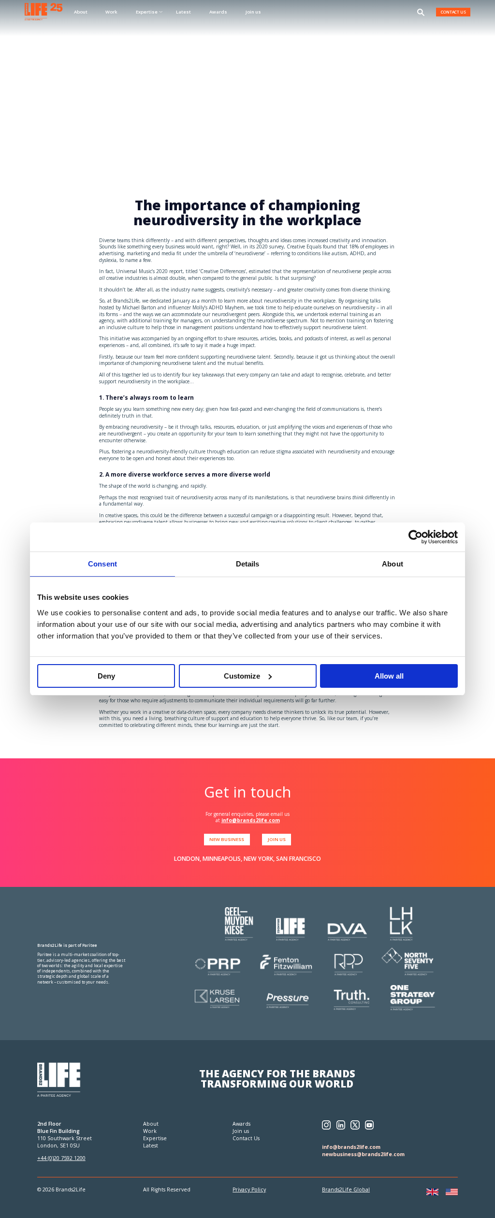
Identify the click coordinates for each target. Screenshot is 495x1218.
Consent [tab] (102, 564)
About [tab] (392, 564)
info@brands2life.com (250, 820)
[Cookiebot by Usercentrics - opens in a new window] (415, 537)
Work (111, 12)
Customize (242, 676)
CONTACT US (453, 11)
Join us (253, 12)
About (80, 12)
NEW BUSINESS (226, 839)
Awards (218, 12)
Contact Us (246, 1138)
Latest (183, 12)
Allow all (389, 676)
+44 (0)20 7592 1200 (61, 1158)
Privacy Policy (249, 1189)
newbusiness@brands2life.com (363, 1154)
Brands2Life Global (346, 1189)
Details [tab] (248, 564)
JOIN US (277, 839)
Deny (106, 676)
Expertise (155, 1138)
